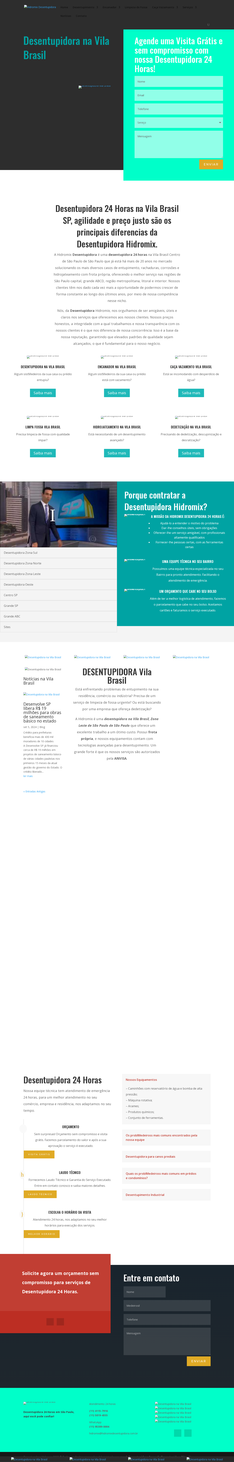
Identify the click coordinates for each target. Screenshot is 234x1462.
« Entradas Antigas (34, 791)
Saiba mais (43, 392)
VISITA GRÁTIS (39, 1154)
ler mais (28, 776)
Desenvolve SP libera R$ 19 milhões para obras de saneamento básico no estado (42, 712)
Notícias (66, 16)
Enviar (211, 164)
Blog (42, 727)
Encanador (109, 7)
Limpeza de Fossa (136, 7)
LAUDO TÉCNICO (40, 1194)
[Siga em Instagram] (60, 1321)
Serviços (188, 7)
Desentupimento (83, 7)
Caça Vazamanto (163, 7)
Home (64, 7)
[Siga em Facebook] (50, 1321)
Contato (81, 16)
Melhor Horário (41, 1234)
